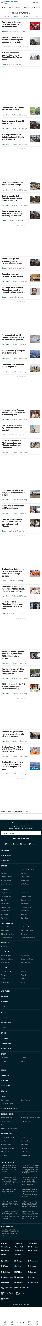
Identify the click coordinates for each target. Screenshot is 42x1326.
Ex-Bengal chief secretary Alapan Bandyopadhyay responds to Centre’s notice (13, 290)
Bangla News (25, 1158)
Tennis (23, 1071)
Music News (5, 940)
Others (3, 1075)
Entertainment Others (28, 948)
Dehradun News (26, 906)
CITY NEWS (5, 899)
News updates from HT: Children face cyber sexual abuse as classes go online (13, 337)
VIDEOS (3, 1022)
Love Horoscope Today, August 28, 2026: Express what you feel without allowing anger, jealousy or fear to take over (10, 1191)
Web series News (6, 948)
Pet (2, 996)
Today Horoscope (6, 1135)
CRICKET (4, 876)
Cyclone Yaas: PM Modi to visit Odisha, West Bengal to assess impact (12, 749)
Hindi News (24, 1162)
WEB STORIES (5, 1001)
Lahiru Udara (25, 894)
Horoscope (4, 956)
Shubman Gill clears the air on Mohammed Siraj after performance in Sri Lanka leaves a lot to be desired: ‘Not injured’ (30, 1179)
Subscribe (36, 2)
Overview (6, 16)
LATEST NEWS (5, 860)
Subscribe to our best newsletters (21, 837)
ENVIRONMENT (6, 1033)
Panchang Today (26, 1131)
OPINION (4, 1043)
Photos (26, 16)
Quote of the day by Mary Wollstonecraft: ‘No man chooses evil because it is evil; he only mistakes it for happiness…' (10, 1225)
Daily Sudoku (5, 1110)
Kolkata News (5, 917)
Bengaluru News (6, 903)
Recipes (23, 989)
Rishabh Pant (25, 890)
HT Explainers (25, 1165)
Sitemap (3, 1264)
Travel (23, 992)
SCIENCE (4, 1038)
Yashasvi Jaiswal (6, 890)
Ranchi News (5, 928)
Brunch (23, 981)
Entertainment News (7, 1158)
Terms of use (32, 1253)
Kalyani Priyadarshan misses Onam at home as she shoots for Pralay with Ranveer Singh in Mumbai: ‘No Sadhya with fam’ (30, 1225)
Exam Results (5, 973)
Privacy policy (5, 1257)
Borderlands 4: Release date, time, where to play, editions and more (12, 24)
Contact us (18, 1253)
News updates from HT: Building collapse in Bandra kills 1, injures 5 (13, 137)
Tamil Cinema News (27, 940)
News (16, 16)
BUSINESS (4, 1012)
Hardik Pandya (25, 887)
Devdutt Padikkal (6, 887)
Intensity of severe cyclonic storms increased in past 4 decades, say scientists (13, 40)
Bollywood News (6, 937)
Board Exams (25, 965)
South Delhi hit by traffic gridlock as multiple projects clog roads (10, 1201)
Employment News (27, 969)
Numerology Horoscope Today (30, 1128)
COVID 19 (4, 1101)
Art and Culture (6, 981)
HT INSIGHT (5, 1085)
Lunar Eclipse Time (27, 1135)
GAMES (3, 1106)
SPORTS (3, 1064)
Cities (4, 64)
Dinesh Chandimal (6, 894)
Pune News (24, 924)
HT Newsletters (33, 1257)
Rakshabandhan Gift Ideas (9, 1138)
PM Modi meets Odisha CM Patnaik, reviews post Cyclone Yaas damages (13, 686)
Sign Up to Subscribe (21, 847)
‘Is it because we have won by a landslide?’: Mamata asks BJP (13, 428)
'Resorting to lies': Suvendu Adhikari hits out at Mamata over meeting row (13, 412)
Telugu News (5, 1162)
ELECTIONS (5, 1091)
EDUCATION (5, 962)
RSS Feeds (18, 1264)
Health (3, 989)
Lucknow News (26, 917)
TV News (24, 944)
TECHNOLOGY (6, 1059)
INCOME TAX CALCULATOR (10, 1119)
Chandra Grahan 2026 (8, 1131)
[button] (2, 2)
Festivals (23, 985)
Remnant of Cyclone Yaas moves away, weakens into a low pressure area (13, 734)
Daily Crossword (26, 1110)
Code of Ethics (33, 1260)
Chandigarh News (6, 906)
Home (4, 7)
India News (26, 7)
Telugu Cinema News (7, 944)
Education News (26, 973)
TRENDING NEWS (7, 1124)
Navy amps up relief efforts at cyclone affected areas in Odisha (13, 493)
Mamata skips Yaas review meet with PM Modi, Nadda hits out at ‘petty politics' (13, 589)
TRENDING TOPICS (7, 1144)
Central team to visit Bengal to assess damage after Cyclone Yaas (12, 198)
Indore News (5, 914)
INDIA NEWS (5, 871)
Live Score (4, 883)
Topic (9, 811)
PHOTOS (4, 1017)
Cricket (18, 7)
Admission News (6, 965)
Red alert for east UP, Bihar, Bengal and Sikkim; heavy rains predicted (13, 671)
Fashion (3, 985)
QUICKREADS (5, 1096)
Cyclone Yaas (18, 811)
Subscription (5, 1260)
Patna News (5, 924)
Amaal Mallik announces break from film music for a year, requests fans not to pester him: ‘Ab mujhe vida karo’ (30, 1203)
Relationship (5, 992)
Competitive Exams (7, 969)
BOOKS (3, 1080)
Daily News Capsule (8, 841)
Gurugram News (26, 910)
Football (23, 1068)
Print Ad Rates (19, 1260)
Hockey (3, 1071)
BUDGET (4, 1027)
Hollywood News (26, 937)
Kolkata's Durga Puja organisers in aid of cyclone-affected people (12, 261)
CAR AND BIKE (6, 1054)
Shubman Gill (25, 883)
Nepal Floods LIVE (7, 1128)
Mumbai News (5, 921)
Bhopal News (25, 903)
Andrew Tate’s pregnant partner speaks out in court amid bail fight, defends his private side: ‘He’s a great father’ (29, 1191)
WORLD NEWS (6, 865)
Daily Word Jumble (7, 1114)
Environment (6, 47)
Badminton (4, 1068)
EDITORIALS (5, 1048)
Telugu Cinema (25, 1154)
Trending (5, 31)
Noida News (25, 921)
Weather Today (19, 1257)
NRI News (4, 1165)
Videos (36, 16)
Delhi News (4, 910)
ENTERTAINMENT (7, 933)
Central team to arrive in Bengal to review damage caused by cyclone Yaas (12, 213)
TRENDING (4, 1006)
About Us (4, 1253)
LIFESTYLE (4, 978)
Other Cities (25, 928)
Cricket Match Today (27, 879)
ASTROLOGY (5, 953)
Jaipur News (25, 914)
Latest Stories (7, 1172)
